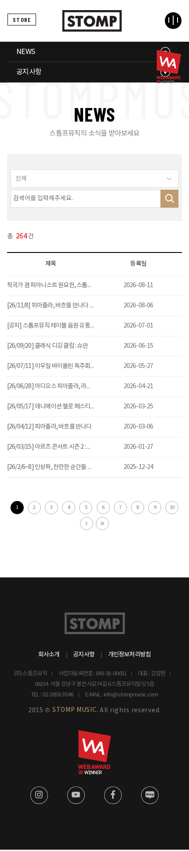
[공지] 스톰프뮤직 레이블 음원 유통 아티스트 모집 (65, 325)
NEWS (25, 52)
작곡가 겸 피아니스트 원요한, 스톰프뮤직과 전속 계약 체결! (76, 285)
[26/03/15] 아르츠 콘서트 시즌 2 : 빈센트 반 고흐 (64, 447)
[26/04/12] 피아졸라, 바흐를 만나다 (49, 426)
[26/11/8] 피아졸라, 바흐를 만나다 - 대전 (55, 305)
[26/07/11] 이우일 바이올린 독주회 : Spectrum (63, 366)
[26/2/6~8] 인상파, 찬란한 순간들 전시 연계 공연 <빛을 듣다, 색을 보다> (91, 467)
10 (172, 507)
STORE (22, 19)
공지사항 (28, 72)
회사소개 (49, 654)
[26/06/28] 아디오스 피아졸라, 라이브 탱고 (58, 386)
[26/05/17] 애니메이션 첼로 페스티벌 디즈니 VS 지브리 (72, 406)
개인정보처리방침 (129, 654)
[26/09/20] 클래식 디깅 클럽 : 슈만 (47, 346)
